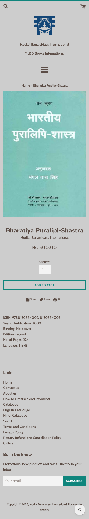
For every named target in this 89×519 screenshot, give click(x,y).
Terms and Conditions (19, 427)
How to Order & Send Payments (26, 399)
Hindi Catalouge (15, 415)
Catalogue (10, 404)
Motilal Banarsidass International (48, 504)
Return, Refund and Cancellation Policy (32, 438)
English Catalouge (16, 410)
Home (7, 382)
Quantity (44, 261)
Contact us (11, 388)
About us (10, 393)
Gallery (8, 443)
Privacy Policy (13, 432)
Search (8, 421)
